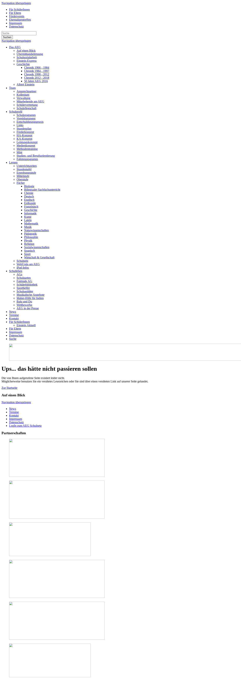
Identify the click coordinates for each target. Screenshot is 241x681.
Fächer (21, 182)
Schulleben (15, 271)
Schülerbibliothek (27, 284)
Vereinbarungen (26, 118)
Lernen (13, 162)
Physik (28, 240)
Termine (14, 315)
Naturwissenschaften (36, 230)
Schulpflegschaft (26, 108)
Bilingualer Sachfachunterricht (42, 189)
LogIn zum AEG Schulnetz (25, 425)
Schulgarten (24, 277)
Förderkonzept (25, 132)
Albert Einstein (25, 84)
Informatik (30, 213)
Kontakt (14, 318)
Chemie (28, 193)
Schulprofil (15, 111)
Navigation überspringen (16, 3)
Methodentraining (27, 149)
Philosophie (31, 237)
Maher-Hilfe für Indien (30, 298)
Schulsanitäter (25, 291)
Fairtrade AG (24, 281)
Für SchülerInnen (19, 9)
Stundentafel (24, 169)
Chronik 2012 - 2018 (36, 77)
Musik (28, 227)
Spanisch (29, 250)
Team (12, 87)
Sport (27, 254)
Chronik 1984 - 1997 (36, 71)
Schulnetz (22, 260)
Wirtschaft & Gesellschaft (39, 257)
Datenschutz (16, 26)
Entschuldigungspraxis (30, 121)
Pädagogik (30, 233)
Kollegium (23, 94)
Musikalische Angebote (30, 294)
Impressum (15, 23)
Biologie (29, 186)
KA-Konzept (24, 138)
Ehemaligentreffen (20, 19)
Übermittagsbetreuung (30, 54)
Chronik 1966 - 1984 (36, 67)
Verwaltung (23, 98)
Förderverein (16, 16)
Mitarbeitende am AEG (30, 101)
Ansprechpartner (26, 91)
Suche (12, 338)
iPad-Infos (23, 267)
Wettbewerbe (24, 304)
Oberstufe (22, 179)
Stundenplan (24, 128)
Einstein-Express (27, 60)
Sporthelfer (23, 288)
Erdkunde (30, 203)
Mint (19, 152)
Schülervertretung (27, 104)
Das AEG (15, 47)
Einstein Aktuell (26, 325)
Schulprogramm (26, 115)
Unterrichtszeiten (27, 165)
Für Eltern (15, 13)
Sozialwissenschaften (36, 247)
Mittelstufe (23, 176)
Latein (28, 220)
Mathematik (31, 223)
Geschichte (23, 64)
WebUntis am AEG (28, 264)
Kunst (27, 216)
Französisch (31, 206)
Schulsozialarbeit (27, 57)
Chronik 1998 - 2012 (36, 74)
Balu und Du (24, 301)
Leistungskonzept (27, 142)
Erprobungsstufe (26, 172)
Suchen (7, 37)
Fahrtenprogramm (27, 159)
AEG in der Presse (28, 308)
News (12, 311)
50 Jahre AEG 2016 (36, 81)
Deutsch (29, 196)
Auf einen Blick (26, 50)
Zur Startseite (9, 387)
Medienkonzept (26, 145)
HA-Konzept (24, 135)
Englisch (29, 199)
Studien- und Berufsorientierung (36, 155)
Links (20, 125)
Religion (29, 243)
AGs (19, 274)
